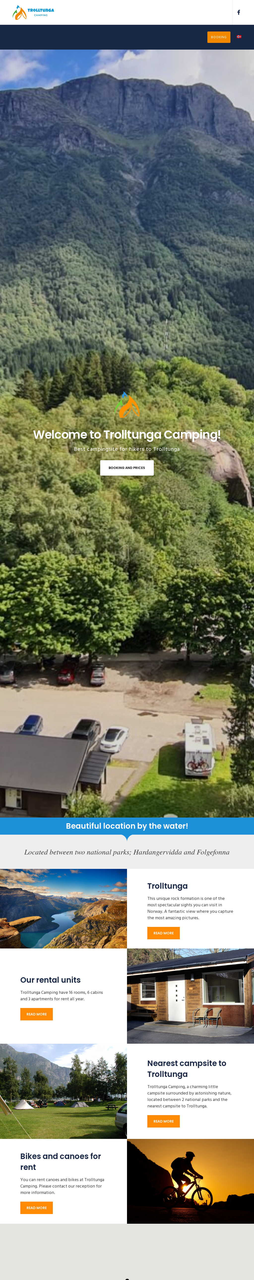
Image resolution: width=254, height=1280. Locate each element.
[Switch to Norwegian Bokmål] (235, 37)
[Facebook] (236, 12)
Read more (164, 933)
